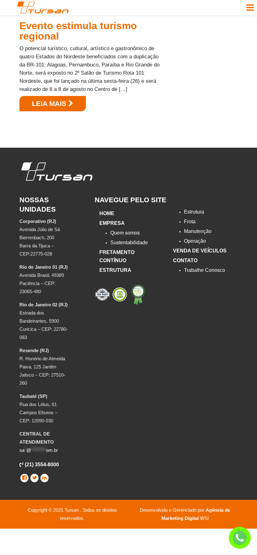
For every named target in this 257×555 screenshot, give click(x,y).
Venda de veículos (200, 250)
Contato (185, 260)
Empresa (112, 223)
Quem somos (125, 232)
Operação (195, 241)
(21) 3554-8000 (41, 464)
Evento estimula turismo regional (78, 31)
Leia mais (50, 104)
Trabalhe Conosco (204, 270)
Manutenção (198, 231)
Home (106, 213)
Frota (190, 221)
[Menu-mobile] (250, 7)
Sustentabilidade (129, 242)
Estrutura (115, 270)
